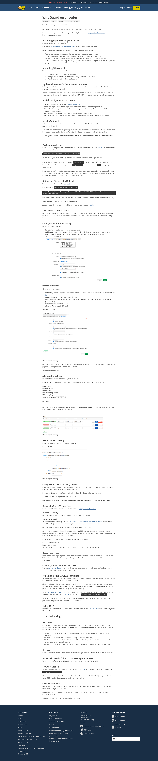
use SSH (100, 148)
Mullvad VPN (23, 730)
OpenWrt (76, 21)
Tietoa (20, 716)
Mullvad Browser (24, 733)
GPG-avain (88, 730)
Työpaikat (21, 754)
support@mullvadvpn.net (96, 33)
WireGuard (46, 21)
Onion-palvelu (89, 733)
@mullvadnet (120, 716)
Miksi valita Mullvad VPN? (28, 739)
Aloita (137, 8)
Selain (37, 8)
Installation (62, 21)
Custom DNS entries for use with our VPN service (85, 522)
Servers (48, 295)
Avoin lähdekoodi (56, 719)
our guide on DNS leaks (87, 509)
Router (70, 21)
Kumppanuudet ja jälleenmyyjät (61, 730)
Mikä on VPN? (23, 742)
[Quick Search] (116, 8)
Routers (54, 21)
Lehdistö (21, 751)
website (91, 205)
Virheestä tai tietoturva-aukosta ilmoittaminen (61, 739)
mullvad (118, 727)
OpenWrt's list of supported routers (62, 47)
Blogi (20, 727)
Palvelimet (22, 721)
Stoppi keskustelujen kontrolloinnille (32, 748)
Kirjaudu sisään (126, 8)
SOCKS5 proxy (93, 609)
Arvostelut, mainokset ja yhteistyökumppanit (58, 734)
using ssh (67, 184)
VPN (30, 8)
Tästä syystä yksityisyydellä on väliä (77, 8)
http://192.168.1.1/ (74, 104)
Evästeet (52, 724)
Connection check (54, 568)
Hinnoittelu (46, 8)
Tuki (19, 719)
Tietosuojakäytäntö (56, 721)
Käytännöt (53, 716)
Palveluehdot (54, 727)
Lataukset (57, 8)
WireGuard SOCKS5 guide (57, 592)
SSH (84, 670)
